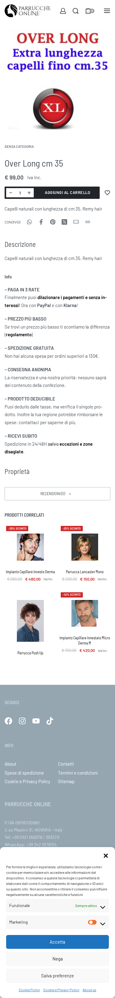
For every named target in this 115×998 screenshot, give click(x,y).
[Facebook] (8, 721)
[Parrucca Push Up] (30, 621)
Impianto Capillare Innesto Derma (30, 572)
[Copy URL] (87, 222)
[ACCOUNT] (63, 11)
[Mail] (76, 222)
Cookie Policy (29, 990)
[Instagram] (22, 721)
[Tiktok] (50, 721)
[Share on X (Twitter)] (64, 222)
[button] (106, 855)
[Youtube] (36, 721)
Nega (57, 958)
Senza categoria (19, 146)
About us (89, 990)
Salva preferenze (57, 975)
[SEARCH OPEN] (75, 11)
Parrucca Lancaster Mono (85, 572)
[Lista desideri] (107, 193)
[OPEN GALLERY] (57, 79)
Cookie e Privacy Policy (61, 990)
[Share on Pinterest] (53, 222)
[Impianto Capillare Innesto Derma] (30, 547)
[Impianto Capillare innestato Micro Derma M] (84, 613)
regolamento (19, 334)
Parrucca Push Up (30, 653)
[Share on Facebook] (41, 222)
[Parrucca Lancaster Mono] (84, 547)
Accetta (57, 942)
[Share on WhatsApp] (29, 222)
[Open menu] (107, 10)
